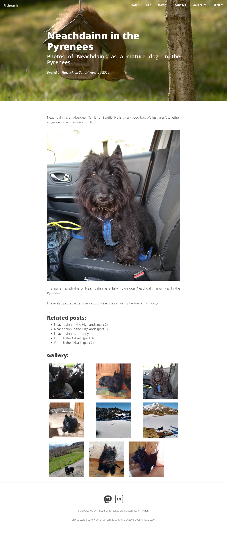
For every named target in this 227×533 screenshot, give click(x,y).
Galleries (199, 5)
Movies (163, 5)
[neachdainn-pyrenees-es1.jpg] (113, 420)
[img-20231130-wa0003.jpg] (66, 381)
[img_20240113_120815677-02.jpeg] (113, 381)
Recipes (218, 5)
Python (145, 510)
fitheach (68, 72)
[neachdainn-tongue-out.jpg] (66, 459)
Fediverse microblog (143, 303)
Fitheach (11, 5)
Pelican (101, 510)
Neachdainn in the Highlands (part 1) (81, 329)
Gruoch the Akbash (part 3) (74, 338)
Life (148, 5)
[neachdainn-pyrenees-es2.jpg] (160, 420)
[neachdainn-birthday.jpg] (66, 420)
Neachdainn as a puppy (71, 333)
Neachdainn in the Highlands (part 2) (81, 324)
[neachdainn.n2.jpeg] (146, 459)
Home (135, 5)
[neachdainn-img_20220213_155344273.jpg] (160, 381)
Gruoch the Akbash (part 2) (74, 342)
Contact (180, 5)
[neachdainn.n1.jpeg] (106, 459)
